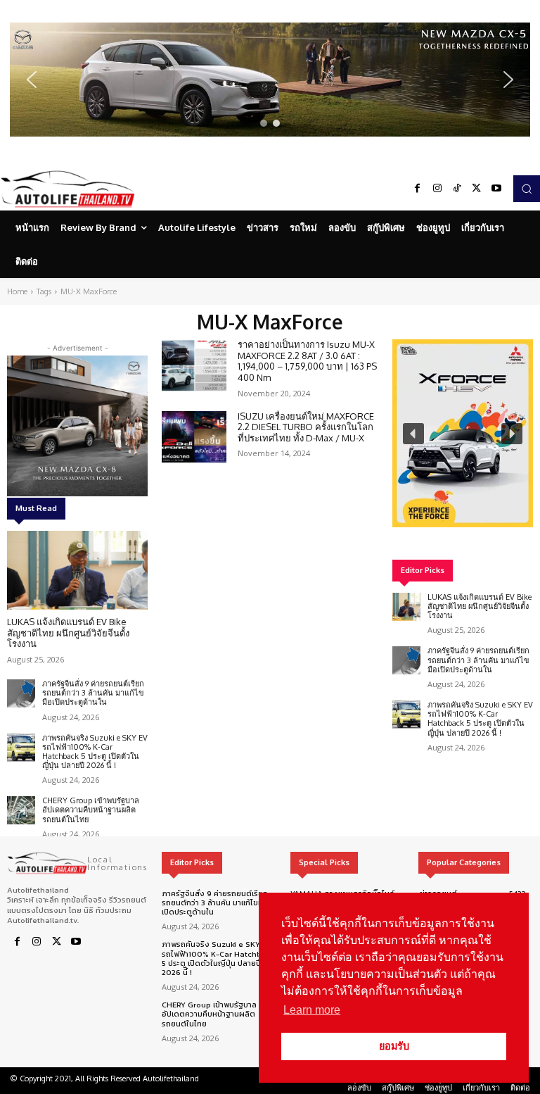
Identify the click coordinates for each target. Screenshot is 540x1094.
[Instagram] (437, 189)
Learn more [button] (311, 1010)
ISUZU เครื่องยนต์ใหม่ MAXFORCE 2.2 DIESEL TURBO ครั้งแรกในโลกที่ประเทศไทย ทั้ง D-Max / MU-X (306, 427)
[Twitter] (477, 189)
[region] (270, 80)
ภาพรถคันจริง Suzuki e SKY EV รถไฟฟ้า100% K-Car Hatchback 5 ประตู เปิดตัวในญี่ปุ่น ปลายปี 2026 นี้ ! (95, 752)
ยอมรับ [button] (394, 1046)
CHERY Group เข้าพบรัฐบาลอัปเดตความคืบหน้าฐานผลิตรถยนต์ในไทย (90, 810)
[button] (270, 80)
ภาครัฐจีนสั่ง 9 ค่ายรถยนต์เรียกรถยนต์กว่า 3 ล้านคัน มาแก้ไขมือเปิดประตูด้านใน (93, 693)
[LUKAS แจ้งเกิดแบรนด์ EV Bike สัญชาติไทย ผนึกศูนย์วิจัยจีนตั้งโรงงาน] (77, 570)
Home (17, 291)
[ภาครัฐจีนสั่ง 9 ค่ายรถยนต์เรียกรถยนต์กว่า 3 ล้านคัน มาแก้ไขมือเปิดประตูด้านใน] (21, 693)
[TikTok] (457, 189)
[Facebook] (418, 189)
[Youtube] (496, 189)
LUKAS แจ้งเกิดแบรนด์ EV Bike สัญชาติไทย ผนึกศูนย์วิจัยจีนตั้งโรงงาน (68, 632)
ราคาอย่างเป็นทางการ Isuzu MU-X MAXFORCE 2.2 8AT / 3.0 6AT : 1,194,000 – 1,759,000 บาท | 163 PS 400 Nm (307, 361)
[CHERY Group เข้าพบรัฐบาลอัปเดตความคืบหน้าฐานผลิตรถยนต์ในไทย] (21, 810)
